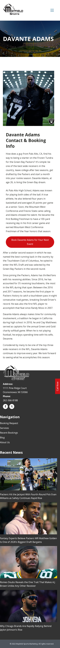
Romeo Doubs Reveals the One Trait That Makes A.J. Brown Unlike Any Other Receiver (27, 584)
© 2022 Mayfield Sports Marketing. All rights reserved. (32, 644)
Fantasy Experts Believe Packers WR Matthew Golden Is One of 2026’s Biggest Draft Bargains (28, 540)
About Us (5, 442)
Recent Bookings (9, 432)
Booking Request (9, 423)
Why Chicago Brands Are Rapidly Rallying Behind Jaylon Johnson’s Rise (25, 627)
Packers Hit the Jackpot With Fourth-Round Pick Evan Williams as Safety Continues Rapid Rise (28, 496)
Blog (2, 437)
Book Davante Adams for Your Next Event (30, 242)
